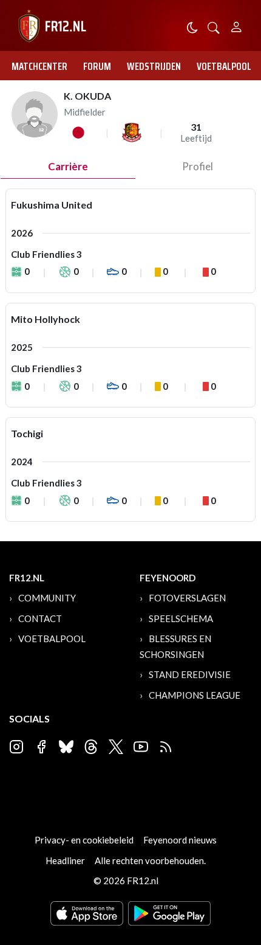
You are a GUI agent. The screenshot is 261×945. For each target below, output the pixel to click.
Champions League (194, 695)
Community (47, 597)
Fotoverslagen (187, 597)
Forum (97, 66)
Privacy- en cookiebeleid (84, 839)
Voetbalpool (224, 66)
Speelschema (181, 618)
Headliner (65, 860)
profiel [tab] (197, 166)
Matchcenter (39, 66)
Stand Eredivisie (190, 674)
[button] (214, 26)
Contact (40, 618)
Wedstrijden (154, 66)
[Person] (236, 25)
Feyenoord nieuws (180, 839)
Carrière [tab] (68, 166)
